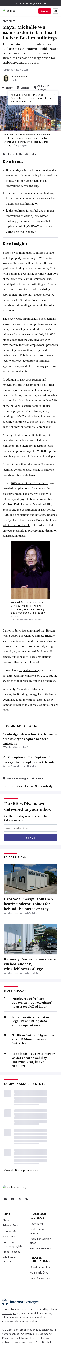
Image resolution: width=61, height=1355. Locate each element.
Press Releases (11, 1251)
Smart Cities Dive (40, 1278)
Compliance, (25, 786)
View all (8, 1170)
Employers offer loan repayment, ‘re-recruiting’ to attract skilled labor (32, 1003)
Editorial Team (11, 1225)
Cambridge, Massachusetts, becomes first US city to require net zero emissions (30, 739)
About (6, 1220)
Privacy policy (10, 1338)
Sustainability (44, 786)
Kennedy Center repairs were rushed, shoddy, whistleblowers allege (30, 963)
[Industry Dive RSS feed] (26, 1199)
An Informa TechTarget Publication (30, 3)
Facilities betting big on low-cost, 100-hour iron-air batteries (33, 1039)
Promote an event (40, 1248)
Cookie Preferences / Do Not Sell (31, 1342)
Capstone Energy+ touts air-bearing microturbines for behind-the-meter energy (28, 903)
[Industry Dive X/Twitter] (19, 1199)
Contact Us (9, 1231)
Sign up (44, 11)
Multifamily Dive (39, 1272)
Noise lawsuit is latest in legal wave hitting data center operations (30, 1021)
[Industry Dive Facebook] (12, 1199)
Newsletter (9, 1236)
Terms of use (28, 1338)
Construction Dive (41, 1267)
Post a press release (27, 1170)
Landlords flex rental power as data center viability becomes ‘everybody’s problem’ (33, 1060)
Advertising (36, 1223)
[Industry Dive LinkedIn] (5, 1199)
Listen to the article (23, 154)
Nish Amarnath (20, 76)
